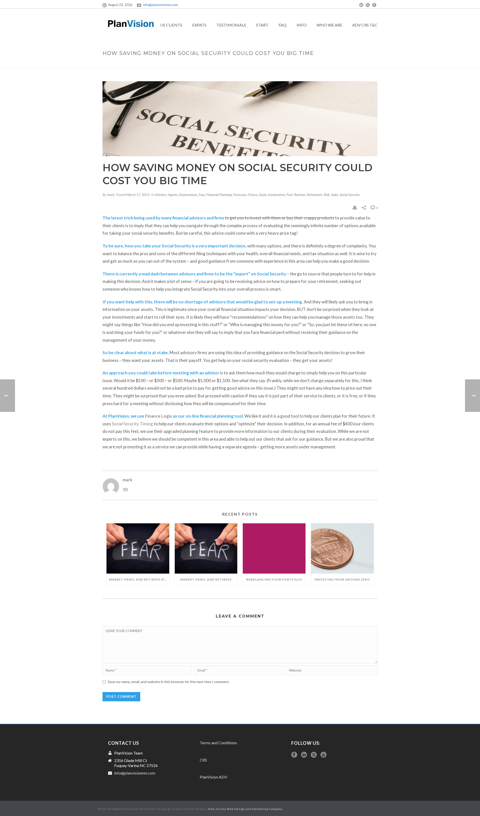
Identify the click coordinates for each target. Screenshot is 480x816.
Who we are (329, 24)
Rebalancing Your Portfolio (274, 579)
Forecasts (239, 194)
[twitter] (314, 755)
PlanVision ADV (213, 777)
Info (301, 24)
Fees (202, 194)
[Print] (355, 207)
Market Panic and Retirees (206, 579)
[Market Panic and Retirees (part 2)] (137, 548)
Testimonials (231, 24)
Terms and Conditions (218, 742)
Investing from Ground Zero (342, 579)
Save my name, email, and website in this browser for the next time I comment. (169, 682)
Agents (173, 194)
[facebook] (294, 755)
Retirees (299, 194)
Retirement (314, 194)
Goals (262, 194)
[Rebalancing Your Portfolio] (274, 548)
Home (260, 63)
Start (262, 24)
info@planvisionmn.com (160, 5)
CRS (203, 760)
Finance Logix (158, 416)
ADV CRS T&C (365, 24)
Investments (276, 194)
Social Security (350, 194)
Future (252, 194)
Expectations (188, 194)
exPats (199, 24)
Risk (327, 194)
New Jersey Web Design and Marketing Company (245, 809)
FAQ (282, 24)
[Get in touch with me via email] (126, 490)
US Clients (171, 24)
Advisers (160, 194)
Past (289, 194)
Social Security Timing (132, 423)
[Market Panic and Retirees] (206, 548)
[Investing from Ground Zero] (342, 548)
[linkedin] (304, 755)
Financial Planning (219, 194)
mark (110, 194)
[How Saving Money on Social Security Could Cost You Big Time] (240, 118)
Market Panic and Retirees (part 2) (139, 579)
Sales (334, 194)
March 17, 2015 (138, 194)
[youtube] (323, 755)
